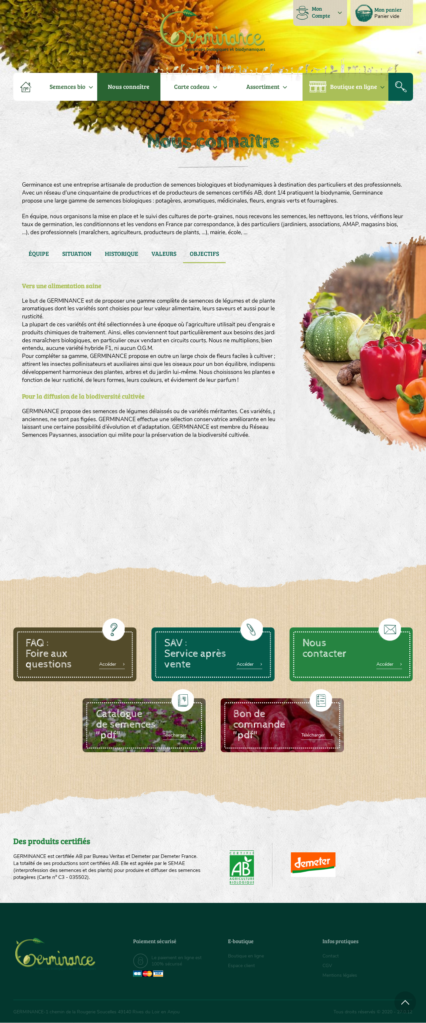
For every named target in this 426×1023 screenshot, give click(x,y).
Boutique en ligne (353, 86)
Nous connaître (128, 86)
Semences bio (68, 86)
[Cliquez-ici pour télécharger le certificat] (313, 864)
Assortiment (263, 86)
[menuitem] (381, 13)
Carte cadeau (192, 86)
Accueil (197, 119)
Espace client (241, 965)
